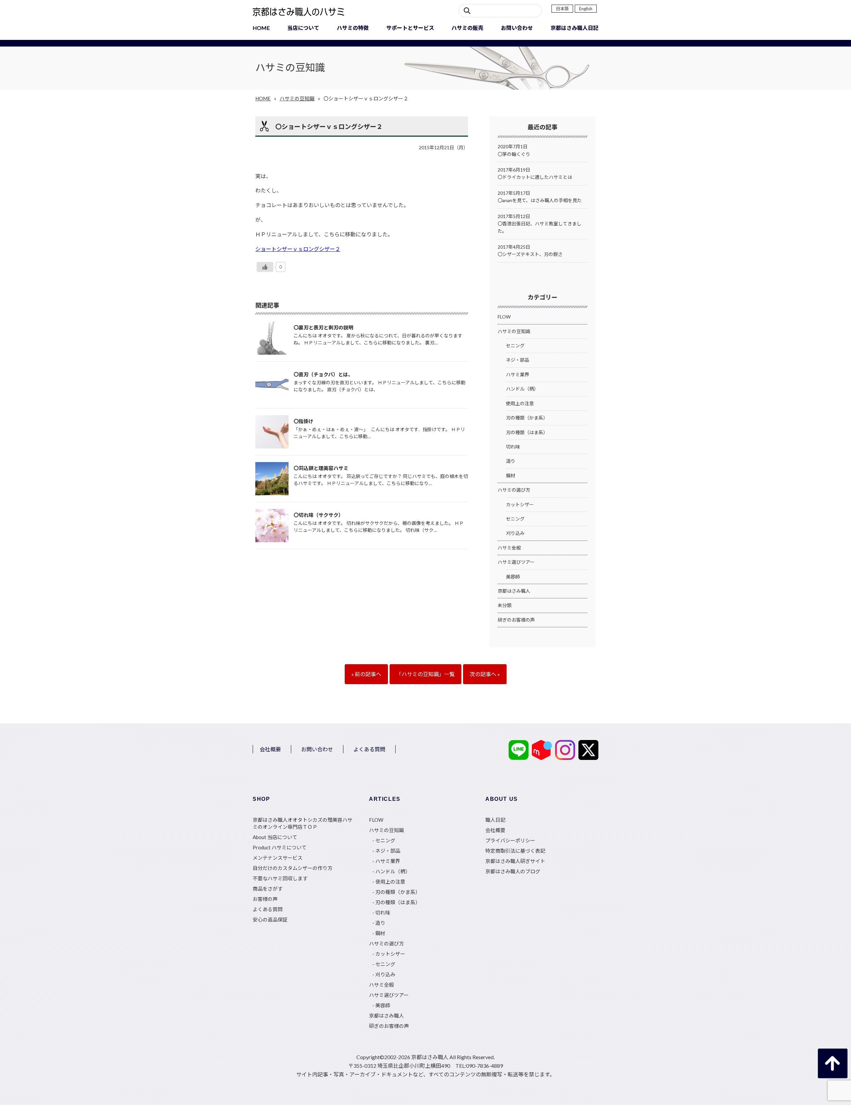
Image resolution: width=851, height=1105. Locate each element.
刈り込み (515, 533)
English (585, 8)
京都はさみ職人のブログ (512, 871)
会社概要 (270, 749)
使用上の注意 (520, 403)
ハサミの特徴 (353, 28)
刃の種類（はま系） (527, 432)
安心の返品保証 (270, 919)
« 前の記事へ (366, 674)
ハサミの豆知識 (297, 98)
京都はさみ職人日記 (574, 28)
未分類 (505, 605)
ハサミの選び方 (514, 490)
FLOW (504, 316)
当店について (303, 28)
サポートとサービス (410, 28)
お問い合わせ (517, 28)
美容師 (513, 576)
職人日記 (495, 820)
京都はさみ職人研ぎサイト (515, 861)
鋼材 (510, 475)
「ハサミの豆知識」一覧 (425, 674)
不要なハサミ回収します (280, 878)
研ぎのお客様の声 (516, 620)
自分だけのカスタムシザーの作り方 (292, 868)
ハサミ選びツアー (516, 562)
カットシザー (520, 504)
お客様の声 (265, 899)
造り (510, 461)
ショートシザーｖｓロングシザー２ (297, 249)
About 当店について (275, 837)
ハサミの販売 (467, 28)
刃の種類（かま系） (527, 418)
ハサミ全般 (509, 548)
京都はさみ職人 (514, 591)
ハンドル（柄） (522, 389)
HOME (261, 28)
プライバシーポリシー (510, 840)
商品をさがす (268, 889)
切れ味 (513, 446)
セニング (515, 345)
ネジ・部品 (517, 360)
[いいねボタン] (265, 267)
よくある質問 (369, 749)
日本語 (562, 8)
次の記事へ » (485, 674)
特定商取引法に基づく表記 (515, 851)
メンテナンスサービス (278, 858)
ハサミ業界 (517, 374)
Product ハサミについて (279, 847)
